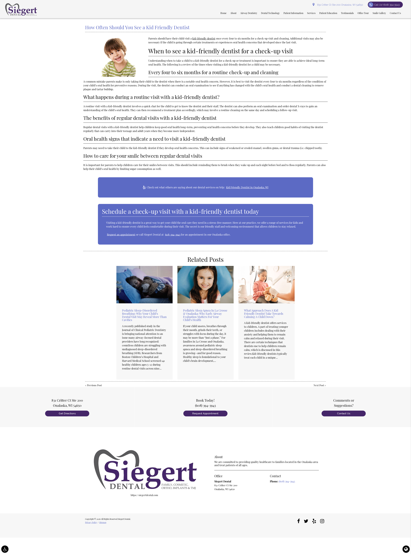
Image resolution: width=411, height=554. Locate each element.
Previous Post (94, 385)
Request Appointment (205, 413)
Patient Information (293, 13)
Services (311, 13)
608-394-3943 (172, 234)
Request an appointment (121, 234)
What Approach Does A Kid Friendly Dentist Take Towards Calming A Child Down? (263, 313)
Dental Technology (270, 13)
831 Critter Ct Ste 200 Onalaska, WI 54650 (339, 4)
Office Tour (363, 13)
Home (223, 13)
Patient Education (328, 13)
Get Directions (67, 413)
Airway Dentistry (248, 13)
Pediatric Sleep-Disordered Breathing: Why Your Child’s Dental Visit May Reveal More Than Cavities (144, 315)
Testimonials (347, 13)
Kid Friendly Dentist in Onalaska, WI (247, 187)
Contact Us (395, 13)
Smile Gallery (379, 13)
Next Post (319, 385)
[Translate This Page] (406, 549)
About (233, 13)
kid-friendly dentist (203, 38)
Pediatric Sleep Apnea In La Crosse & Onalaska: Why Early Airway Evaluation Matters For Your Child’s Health (205, 315)
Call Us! (387, 4)
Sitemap (102, 522)
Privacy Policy (91, 522)
